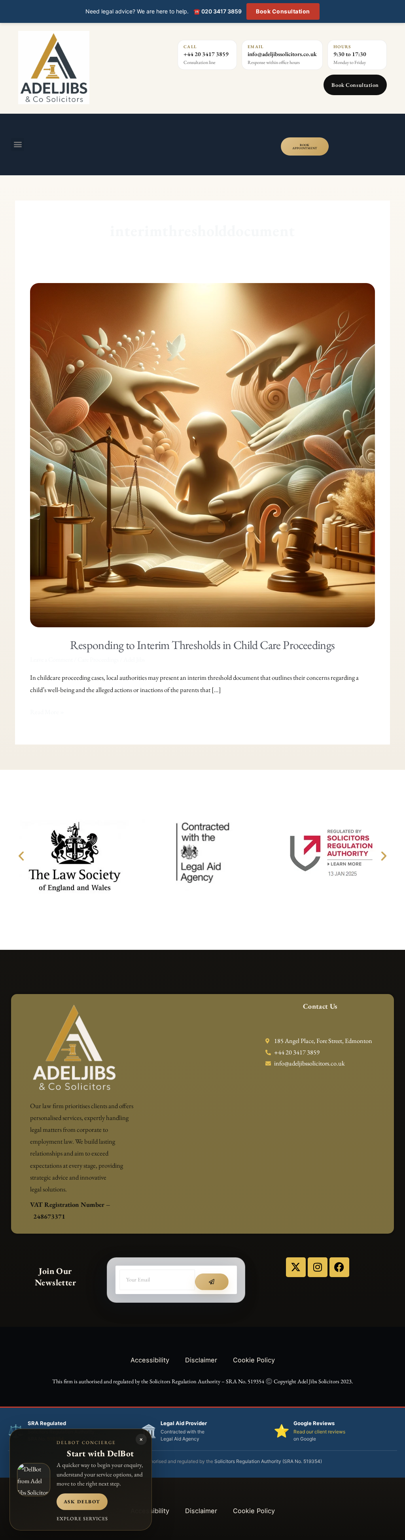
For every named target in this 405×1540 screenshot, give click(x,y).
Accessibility (150, 1360)
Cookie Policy (254, 1360)
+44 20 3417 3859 (206, 54)
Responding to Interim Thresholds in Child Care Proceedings (202, 645)
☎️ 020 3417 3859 (217, 11)
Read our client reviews (319, 1432)
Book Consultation (283, 11)
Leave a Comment (51, 659)
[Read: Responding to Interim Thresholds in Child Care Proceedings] (202, 454)
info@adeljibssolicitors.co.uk (282, 54)
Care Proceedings (98, 659)
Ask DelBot (82, 1501)
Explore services (82, 1518)
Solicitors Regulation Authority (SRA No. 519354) (268, 1461)
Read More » (47, 711)
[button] (17, 144)
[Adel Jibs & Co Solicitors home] (85, 67)
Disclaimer (201, 1360)
